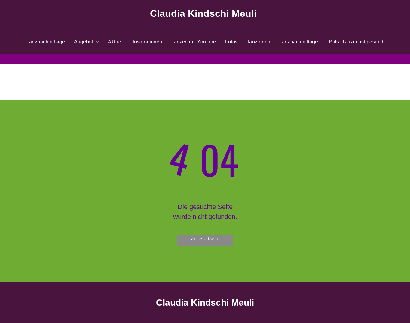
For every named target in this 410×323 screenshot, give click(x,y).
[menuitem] (45, 42)
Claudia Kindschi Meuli (205, 302)
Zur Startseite (205, 238)
